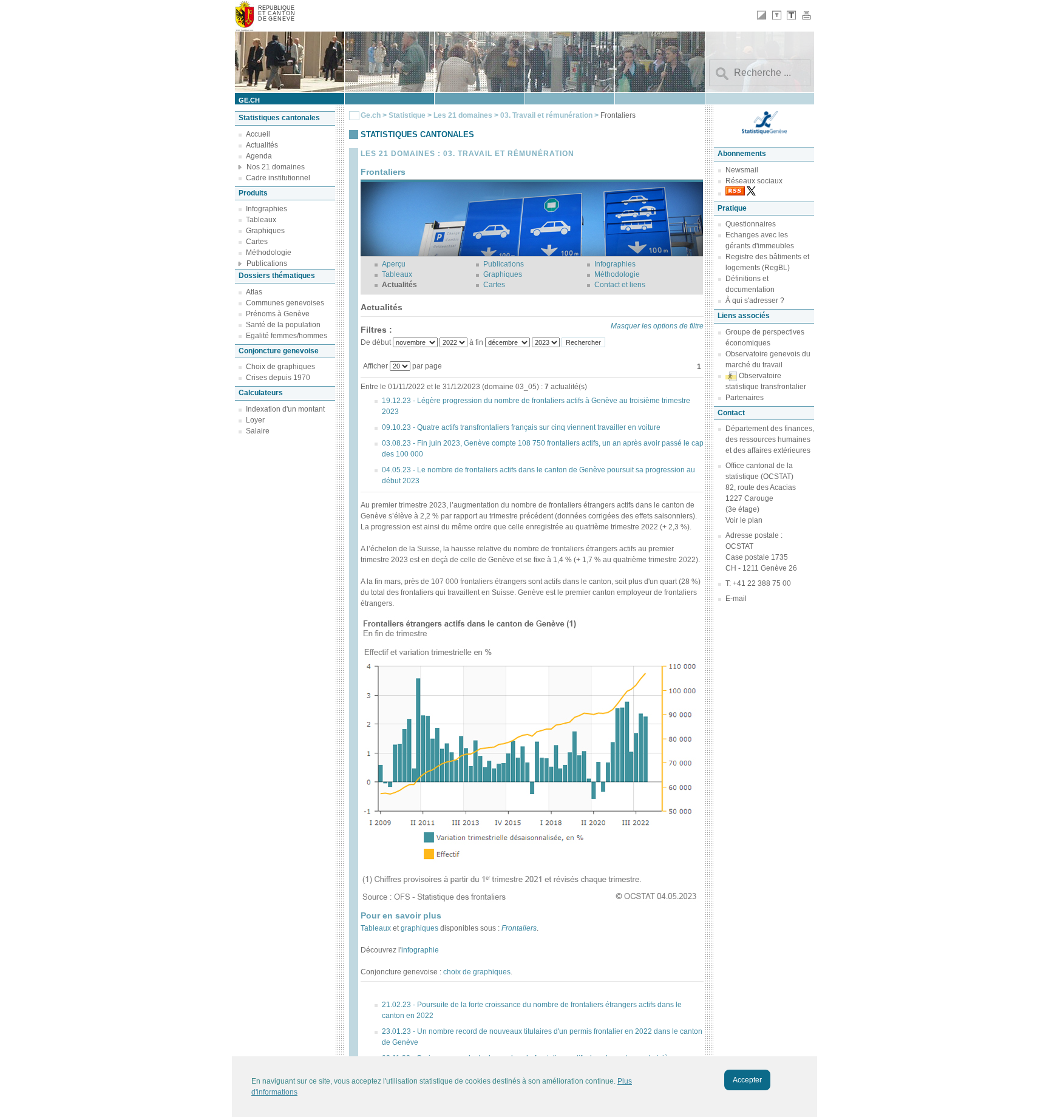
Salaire (258, 431)
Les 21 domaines (462, 115)
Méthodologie (268, 252)
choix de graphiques (477, 972)
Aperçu (394, 264)
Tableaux (261, 220)
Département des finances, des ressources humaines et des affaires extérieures (769, 439)
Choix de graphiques (280, 366)
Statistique (407, 115)
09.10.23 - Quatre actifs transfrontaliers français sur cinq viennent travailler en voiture (521, 427)
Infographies (266, 209)
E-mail (736, 598)
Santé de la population (283, 325)
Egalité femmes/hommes (286, 335)
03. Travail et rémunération (547, 115)
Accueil (258, 134)
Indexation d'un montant (285, 409)
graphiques (420, 928)
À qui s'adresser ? (754, 300)
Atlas (254, 292)
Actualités (262, 145)
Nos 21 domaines (275, 167)
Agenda (259, 156)
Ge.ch (371, 115)
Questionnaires (750, 224)
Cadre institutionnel (278, 178)
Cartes (257, 241)
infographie (420, 950)
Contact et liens (619, 284)
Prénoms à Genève (278, 314)
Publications (266, 263)
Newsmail (741, 170)
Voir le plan (743, 520)
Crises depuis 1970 (278, 377)
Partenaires (744, 397)
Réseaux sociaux (754, 181)
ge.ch (249, 100)
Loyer (255, 420)
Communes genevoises (285, 303)
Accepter (747, 1080)
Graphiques (265, 230)
